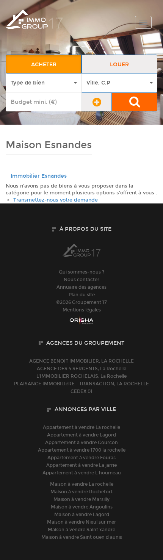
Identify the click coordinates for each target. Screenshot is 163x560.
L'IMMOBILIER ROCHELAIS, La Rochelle (81, 376)
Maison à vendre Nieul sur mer (81, 522)
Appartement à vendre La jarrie (81, 465)
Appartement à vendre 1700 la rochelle (81, 450)
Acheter (43, 64)
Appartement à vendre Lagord (81, 435)
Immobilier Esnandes (39, 176)
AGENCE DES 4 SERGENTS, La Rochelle (81, 368)
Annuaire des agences (81, 287)
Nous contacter (81, 279)
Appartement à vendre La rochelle (81, 427)
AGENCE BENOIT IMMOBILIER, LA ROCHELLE (81, 361)
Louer (119, 64)
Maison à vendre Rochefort (81, 491)
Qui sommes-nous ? (81, 272)
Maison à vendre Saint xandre (81, 529)
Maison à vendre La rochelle (81, 484)
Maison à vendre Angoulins (82, 507)
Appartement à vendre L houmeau (81, 473)
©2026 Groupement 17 (81, 302)
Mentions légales (82, 310)
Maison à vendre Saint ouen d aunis (81, 537)
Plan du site (82, 294)
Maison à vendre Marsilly (81, 499)
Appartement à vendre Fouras (81, 457)
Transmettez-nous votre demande (55, 200)
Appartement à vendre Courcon (81, 442)
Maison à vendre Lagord (81, 514)
